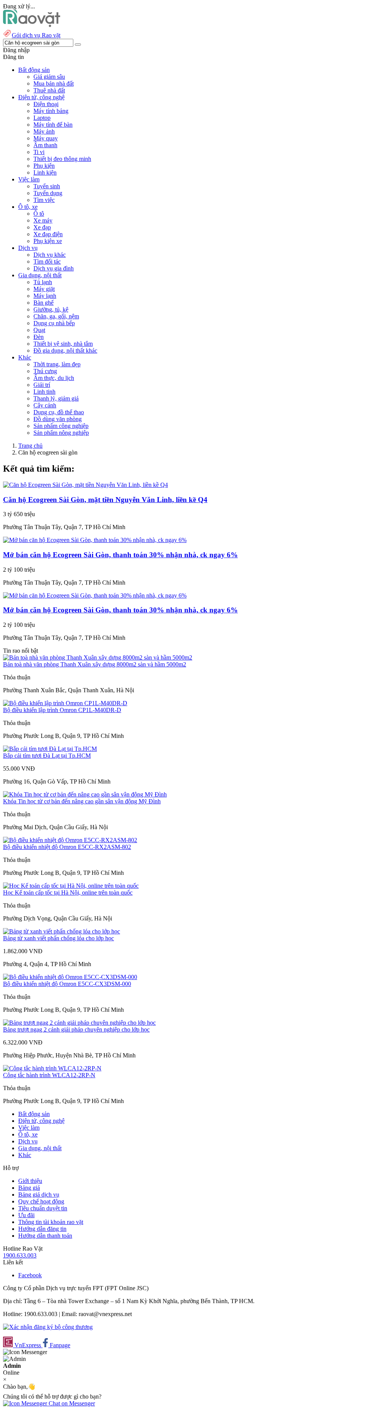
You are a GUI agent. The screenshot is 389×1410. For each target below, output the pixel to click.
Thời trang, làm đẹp (57, 364)
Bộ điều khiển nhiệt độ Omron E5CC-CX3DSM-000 (67, 984)
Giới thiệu (30, 1181)
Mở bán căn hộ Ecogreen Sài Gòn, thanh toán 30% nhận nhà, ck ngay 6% (120, 555)
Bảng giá (29, 1187)
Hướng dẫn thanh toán (45, 1235)
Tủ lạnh (42, 282)
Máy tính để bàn (53, 124)
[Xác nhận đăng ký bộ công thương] (48, 1327)
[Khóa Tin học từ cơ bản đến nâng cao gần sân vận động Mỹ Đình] (85, 794)
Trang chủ (30, 445)
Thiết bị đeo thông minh (62, 159)
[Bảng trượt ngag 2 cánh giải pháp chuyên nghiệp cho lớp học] (79, 1022)
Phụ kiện (44, 165)
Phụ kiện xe (47, 241)
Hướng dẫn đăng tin (42, 1229)
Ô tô (38, 213)
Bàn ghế (43, 302)
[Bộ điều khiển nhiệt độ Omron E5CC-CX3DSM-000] (70, 977)
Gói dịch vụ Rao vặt (36, 35)
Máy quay (45, 138)
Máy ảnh (44, 131)
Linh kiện (45, 172)
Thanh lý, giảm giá (56, 398)
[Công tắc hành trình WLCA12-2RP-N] (52, 1068)
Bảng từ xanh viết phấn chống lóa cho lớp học (58, 938)
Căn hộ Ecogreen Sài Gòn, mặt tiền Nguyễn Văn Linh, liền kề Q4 (105, 500)
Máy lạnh (44, 295)
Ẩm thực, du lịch (53, 378)
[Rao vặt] (31, 25)
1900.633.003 (19, 1255)
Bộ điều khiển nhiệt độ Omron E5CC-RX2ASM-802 (67, 847)
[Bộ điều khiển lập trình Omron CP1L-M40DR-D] (65, 703)
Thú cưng (45, 371)
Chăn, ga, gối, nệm (56, 316)
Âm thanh (45, 145)
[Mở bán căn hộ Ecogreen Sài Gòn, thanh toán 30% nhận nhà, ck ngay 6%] (95, 540)
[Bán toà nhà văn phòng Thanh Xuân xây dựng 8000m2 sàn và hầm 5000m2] (97, 657)
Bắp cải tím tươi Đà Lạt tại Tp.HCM (47, 755)
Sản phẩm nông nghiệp (61, 432)
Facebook (30, 1275)
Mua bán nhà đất (53, 83)
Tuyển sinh (46, 186)
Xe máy (42, 220)
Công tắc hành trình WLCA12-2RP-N (49, 1075)
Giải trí (41, 385)
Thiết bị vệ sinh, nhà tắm (63, 343)
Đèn (38, 337)
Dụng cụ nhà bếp (54, 323)
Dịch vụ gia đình (53, 268)
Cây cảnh (44, 405)
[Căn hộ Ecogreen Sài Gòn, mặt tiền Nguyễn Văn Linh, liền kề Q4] (85, 485)
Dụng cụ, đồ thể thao (58, 412)
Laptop (42, 117)
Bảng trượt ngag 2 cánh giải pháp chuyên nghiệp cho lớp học (76, 1029)
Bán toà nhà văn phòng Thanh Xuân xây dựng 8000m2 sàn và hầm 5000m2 (94, 664)
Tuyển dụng (47, 193)
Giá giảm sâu (49, 76)
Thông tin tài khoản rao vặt (50, 1222)
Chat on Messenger (71, 1403)
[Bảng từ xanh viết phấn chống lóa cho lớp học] (61, 931)
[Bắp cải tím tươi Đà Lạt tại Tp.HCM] (50, 749)
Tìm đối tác (47, 261)
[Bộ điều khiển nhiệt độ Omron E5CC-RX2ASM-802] (70, 840)
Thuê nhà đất (49, 90)
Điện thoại (46, 104)
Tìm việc (44, 200)
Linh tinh (44, 391)
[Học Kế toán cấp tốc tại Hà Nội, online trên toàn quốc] (71, 885)
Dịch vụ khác (49, 254)
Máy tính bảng (50, 111)
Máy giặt (44, 289)
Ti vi (38, 152)
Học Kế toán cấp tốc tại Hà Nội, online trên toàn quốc (68, 892)
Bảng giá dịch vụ (38, 1194)
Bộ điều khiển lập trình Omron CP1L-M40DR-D (62, 710)
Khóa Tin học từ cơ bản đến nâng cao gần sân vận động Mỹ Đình (82, 801)
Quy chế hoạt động (41, 1201)
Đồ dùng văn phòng (57, 419)
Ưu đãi (26, 1215)
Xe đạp (42, 227)
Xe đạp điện (48, 234)
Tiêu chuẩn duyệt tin (42, 1208)
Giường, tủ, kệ (50, 309)
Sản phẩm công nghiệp (61, 426)
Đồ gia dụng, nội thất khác (65, 350)
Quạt (39, 330)
